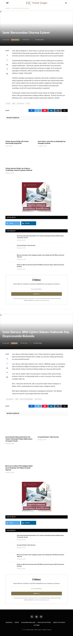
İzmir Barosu (20, 103)
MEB (17, 399)
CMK (13, 103)
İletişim (36, 625)
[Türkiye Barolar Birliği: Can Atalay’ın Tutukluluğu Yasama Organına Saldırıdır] (20, 157)
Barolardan (15, 39)
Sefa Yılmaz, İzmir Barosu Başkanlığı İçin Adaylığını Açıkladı (52, 142)
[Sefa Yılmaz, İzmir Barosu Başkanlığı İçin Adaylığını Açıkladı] (53, 130)
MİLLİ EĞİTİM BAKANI (26, 399)
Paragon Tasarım (46, 629)
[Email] (7, 73)
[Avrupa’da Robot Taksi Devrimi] (10, 247)
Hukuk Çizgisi (40, 39)
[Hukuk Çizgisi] (36, 3)
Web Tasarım (38, 629)
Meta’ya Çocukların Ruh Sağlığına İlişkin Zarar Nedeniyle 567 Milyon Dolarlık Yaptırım (40, 256)
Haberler (14, 343)
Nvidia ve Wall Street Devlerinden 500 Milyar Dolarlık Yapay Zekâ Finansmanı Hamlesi (40, 265)
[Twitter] (7, 60)
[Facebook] (7, 55)
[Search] (66, 3)
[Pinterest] (7, 69)
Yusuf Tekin (38, 399)
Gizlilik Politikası (44, 622)
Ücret (28, 103)
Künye (17, 622)
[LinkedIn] (7, 64)
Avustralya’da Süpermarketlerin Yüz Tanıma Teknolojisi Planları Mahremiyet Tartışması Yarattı (40, 236)
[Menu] (7, 3)
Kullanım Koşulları (28, 622)
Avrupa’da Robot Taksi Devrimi (26, 245)
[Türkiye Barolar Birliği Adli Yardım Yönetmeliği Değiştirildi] (20, 130)
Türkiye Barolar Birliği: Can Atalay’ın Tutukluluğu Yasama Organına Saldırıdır (18, 169)
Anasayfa (7, 8)
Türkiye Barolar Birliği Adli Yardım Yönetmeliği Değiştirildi (17, 142)
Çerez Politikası (59, 622)
